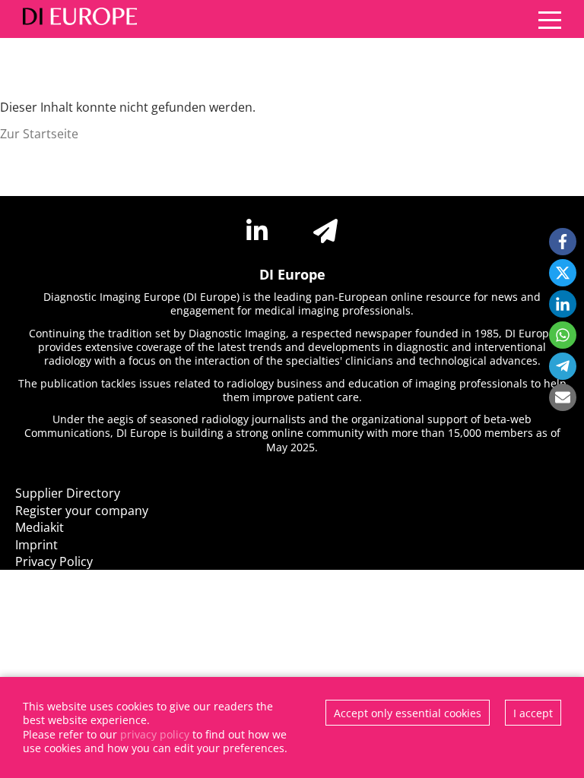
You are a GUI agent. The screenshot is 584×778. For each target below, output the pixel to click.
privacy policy (154, 734)
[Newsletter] (325, 231)
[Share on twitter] (562, 272)
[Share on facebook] (562, 241)
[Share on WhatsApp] (562, 335)
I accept (533, 713)
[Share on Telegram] (562, 366)
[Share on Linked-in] (562, 304)
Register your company (81, 510)
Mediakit (39, 527)
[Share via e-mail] (562, 397)
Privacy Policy (54, 561)
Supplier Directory (67, 493)
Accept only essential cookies (407, 713)
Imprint (36, 544)
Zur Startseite (39, 133)
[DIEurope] (76, 19)
